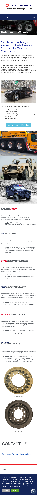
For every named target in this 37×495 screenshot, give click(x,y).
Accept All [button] (15, 490)
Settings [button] (6, 490)
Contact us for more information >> (17, 454)
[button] (33, 491)
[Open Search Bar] (34, 17)
